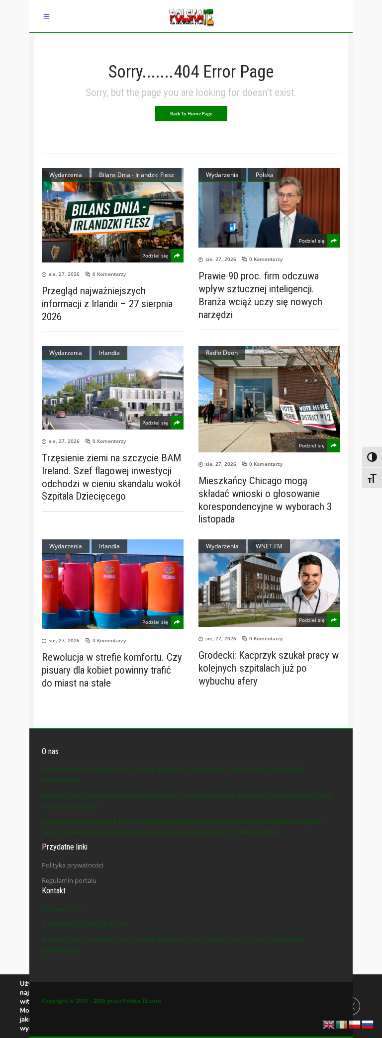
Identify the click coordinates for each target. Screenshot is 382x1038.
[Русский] (368, 1024)
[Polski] (355, 1024)
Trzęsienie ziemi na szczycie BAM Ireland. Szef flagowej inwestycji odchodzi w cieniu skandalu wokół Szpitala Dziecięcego (111, 477)
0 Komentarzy (109, 273)
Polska (265, 175)
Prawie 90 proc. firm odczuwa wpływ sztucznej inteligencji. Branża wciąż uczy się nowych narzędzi (260, 295)
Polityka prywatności (72, 865)
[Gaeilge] (342, 1024)
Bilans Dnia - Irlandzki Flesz (136, 175)
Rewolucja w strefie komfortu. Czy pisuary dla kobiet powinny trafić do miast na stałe (112, 670)
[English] (329, 1024)
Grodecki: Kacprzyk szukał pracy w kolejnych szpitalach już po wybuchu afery (268, 668)
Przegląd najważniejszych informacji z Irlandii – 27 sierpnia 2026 (107, 304)
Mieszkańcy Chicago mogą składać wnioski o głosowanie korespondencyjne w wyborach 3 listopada (265, 500)
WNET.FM (269, 546)
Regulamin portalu (69, 880)
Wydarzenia (65, 175)
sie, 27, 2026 (64, 273)
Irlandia (109, 352)
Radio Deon (222, 352)
